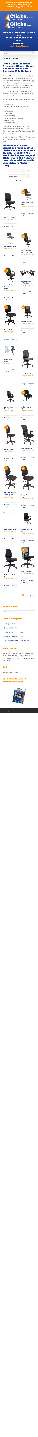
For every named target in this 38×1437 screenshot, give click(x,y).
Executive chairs (9, 104)
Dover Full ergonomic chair (27, 496)
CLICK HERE (6, 660)
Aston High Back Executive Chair (27, 251)
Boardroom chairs (9, 123)
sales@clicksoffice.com (19, 46)
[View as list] (20, 181)
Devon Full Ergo (26, 448)
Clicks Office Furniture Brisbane (24, 711)
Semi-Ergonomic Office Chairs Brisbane (16, 641)
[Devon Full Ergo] (27, 435)
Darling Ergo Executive (8, 408)
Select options (7, 227)
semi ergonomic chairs (21, 106)
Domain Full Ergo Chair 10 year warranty (10, 494)
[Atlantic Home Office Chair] (27, 272)
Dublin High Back (10, 529)
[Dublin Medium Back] (27, 519)
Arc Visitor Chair (10, 246)
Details (15, 226)
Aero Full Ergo (9, 217)
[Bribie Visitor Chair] (10, 350)
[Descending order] (28, 171)
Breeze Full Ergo (26, 321)
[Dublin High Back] (10, 519)
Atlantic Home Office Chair (26, 282)
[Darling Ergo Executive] (10, 396)
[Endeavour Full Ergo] (10, 559)
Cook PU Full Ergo (27, 374)
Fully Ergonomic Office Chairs (13, 632)
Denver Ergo (8, 449)
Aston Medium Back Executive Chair (9, 287)
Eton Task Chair (26, 571)
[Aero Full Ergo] (10, 201)
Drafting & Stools (9, 624)
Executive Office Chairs (11, 628)
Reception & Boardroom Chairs (14, 636)
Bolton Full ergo (9, 330)
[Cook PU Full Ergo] (27, 358)
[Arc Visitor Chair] (10, 238)
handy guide (13, 139)
